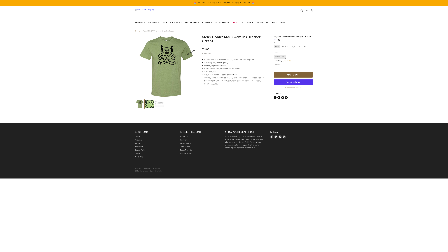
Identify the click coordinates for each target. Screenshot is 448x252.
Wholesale (139, 146)
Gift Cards (138, 140)
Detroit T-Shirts (185, 143)
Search (137, 136)
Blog (282, 22)
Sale (235, 22)
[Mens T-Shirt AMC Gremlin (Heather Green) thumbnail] (149, 104)
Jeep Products (185, 146)
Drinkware (183, 140)
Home (137, 31)
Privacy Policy (140, 150)
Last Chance (247, 22)
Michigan (153, 22)
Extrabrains (158, 171)
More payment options (293, 88)
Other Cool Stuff (266, 22)
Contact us (139, 157)
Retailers (138, 143)
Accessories (221, 22)
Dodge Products (186, 150)
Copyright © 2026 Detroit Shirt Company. (147, 169)
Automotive (191, 22)
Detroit (139, 22)
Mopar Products (186, 153)
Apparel (206, 22)
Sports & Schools (171, 22)
